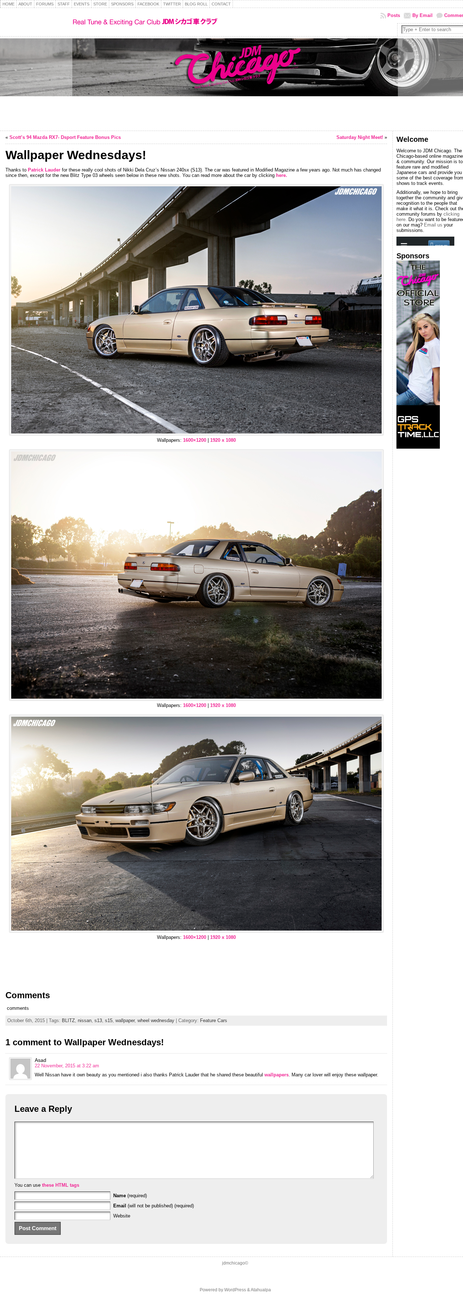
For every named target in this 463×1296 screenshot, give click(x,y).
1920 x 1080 (223, 440)
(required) (130, 1195)
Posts (393, 15)
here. (281, 175)
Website (121, 1216)
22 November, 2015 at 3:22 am (67, 1065)
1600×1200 (194, 440)
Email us (433, 225)
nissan (85, 1020)
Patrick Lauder (44, 170)
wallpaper (125, 1020)
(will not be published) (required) (153, 1205)
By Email (422, 15)
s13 (98, 1020)
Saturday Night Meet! (359, 137)
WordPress (235, 1289)
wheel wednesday (155, 1020)
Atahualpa (261, 1289)
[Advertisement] (418, 562)
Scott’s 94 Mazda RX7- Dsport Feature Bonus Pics (65, 137)
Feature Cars (213, 1020)
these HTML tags (60, 1185)
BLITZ (68, 1020)
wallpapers (276, 1074)
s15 (108, 1020)
